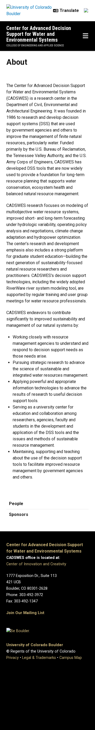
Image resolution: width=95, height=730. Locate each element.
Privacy (12, 657)
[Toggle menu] (85, 36)
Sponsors (18, 514)
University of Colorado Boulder (34, 645)
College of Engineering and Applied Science (35, 45)
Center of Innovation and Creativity (36, 564)
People (16, 503)
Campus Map (70, 657)
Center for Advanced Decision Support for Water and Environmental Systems (38, 34)
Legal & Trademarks (39, 657)
